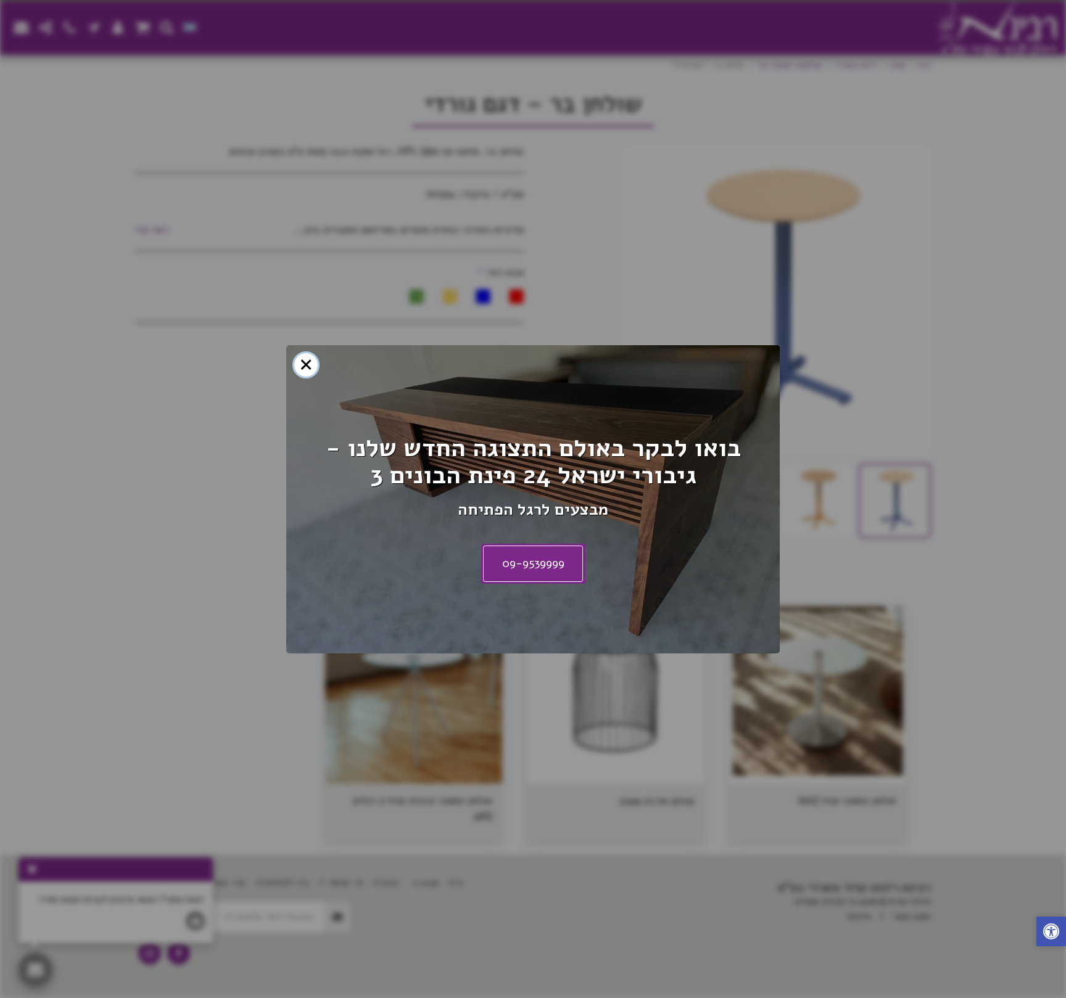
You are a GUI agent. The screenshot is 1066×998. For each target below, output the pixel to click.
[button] (1051, 933)
